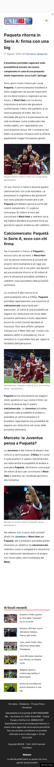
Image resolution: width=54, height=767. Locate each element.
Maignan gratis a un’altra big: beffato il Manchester (30, 673)
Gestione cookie (47, 765)
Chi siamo (13, 704)
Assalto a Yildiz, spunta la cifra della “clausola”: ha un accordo (31, 618)
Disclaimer (27, 707)
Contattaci (27, 747)
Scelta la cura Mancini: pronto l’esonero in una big (30, 687)
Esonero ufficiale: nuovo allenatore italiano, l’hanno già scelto (31, 632)
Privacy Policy (37, 704)
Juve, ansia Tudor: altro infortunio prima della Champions (31, 645)
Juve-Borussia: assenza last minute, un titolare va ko (31, 659)
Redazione (24, 704)
